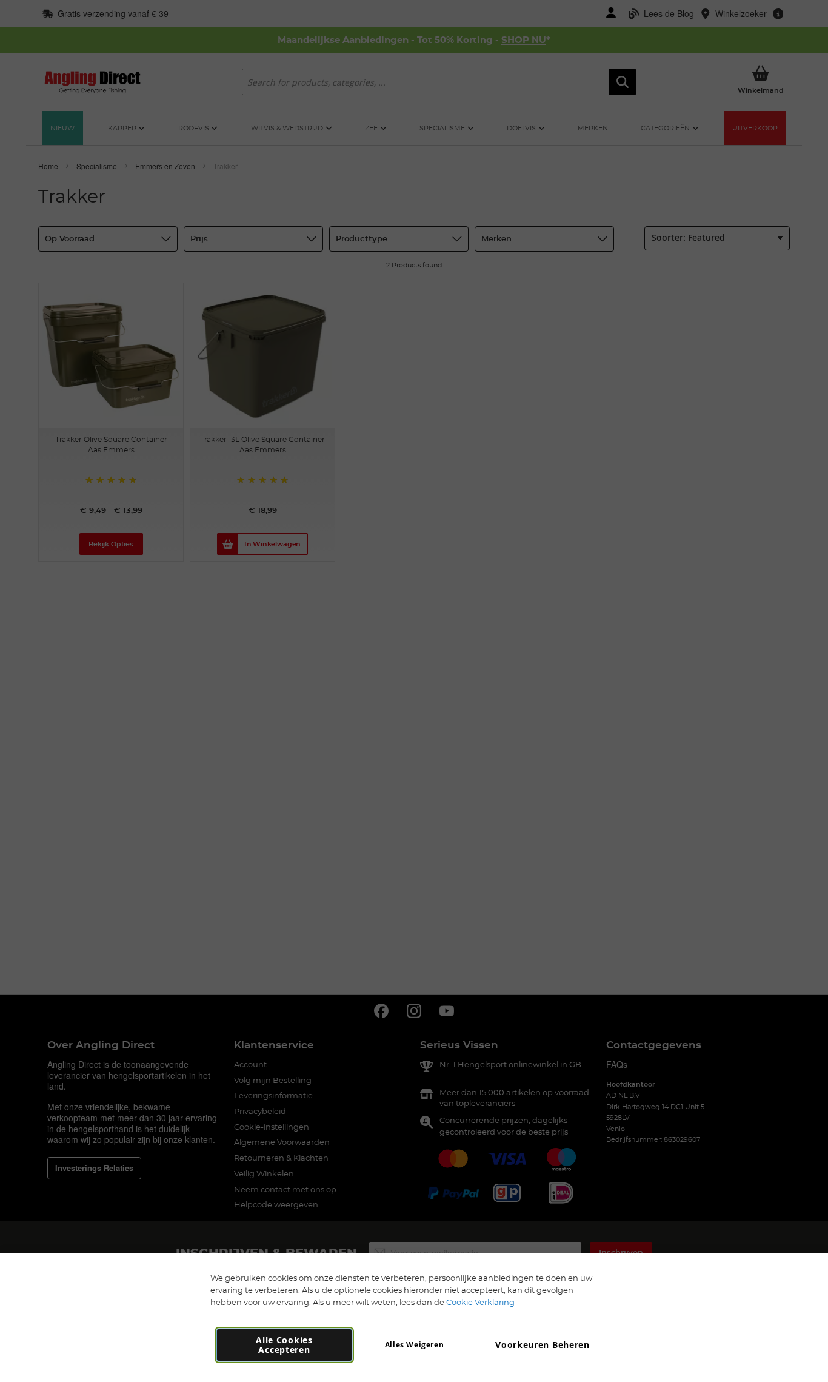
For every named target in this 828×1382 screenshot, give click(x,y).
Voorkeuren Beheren (542, 1344)
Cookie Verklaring (480, 1302)
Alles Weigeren (414, 1345)
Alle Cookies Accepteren (284, 1344)
